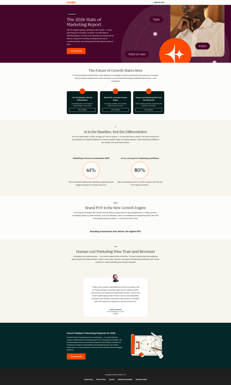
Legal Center (88, 379)
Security (112, 379)
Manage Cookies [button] (141, 379)
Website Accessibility (125, 379)
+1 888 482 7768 (158, 2)
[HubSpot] (71, 2)
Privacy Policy (101, 379)
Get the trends (78, 51)
